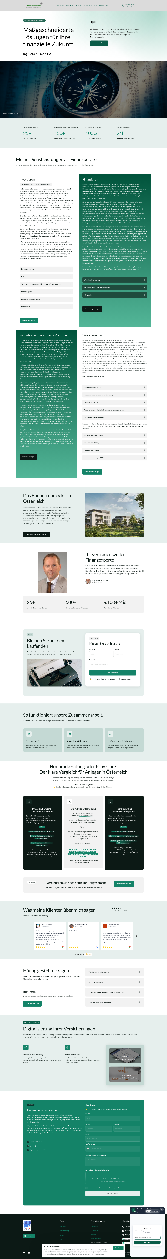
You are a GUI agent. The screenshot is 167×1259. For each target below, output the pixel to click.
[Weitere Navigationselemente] (107, 5)
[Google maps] (24, 1253)
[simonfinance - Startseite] (33, 5)
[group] (112, 1178)
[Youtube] (29, 1253)
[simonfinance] (27, 1225)
